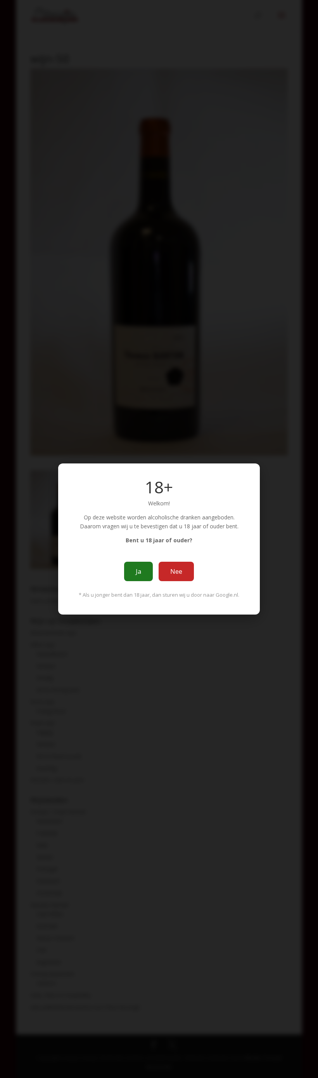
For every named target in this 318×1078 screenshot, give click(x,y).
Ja (138, 571)
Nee (176, 571)
